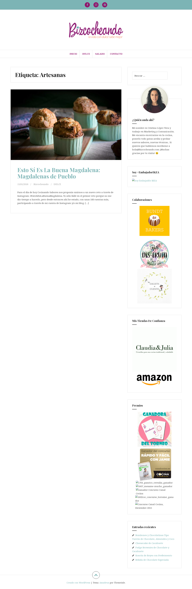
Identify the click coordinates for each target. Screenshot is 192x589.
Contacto (116, 53)
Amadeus (104, 582)
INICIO (73, 53)
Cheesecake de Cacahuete (149, 543)
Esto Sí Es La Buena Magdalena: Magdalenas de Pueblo (58, 173)
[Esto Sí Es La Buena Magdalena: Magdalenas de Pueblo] (66, 126)
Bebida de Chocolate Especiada (152, 559)
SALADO (100, 53)
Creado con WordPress (78, 582)
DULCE (86, 53)
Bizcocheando (41, 184)
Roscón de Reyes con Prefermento (153, 555)
